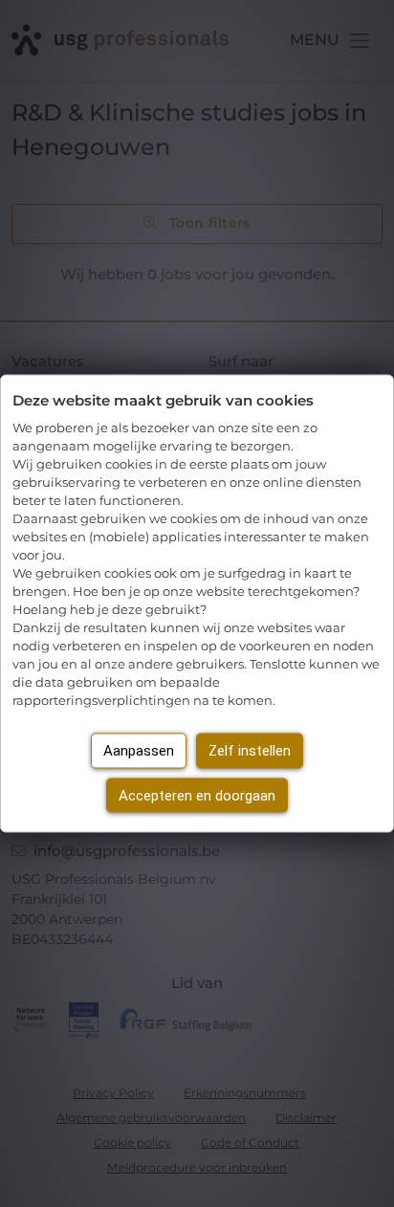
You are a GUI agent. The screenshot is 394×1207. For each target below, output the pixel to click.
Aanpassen (138, 750)
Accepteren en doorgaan (197, 794)
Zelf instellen (249, 750)
